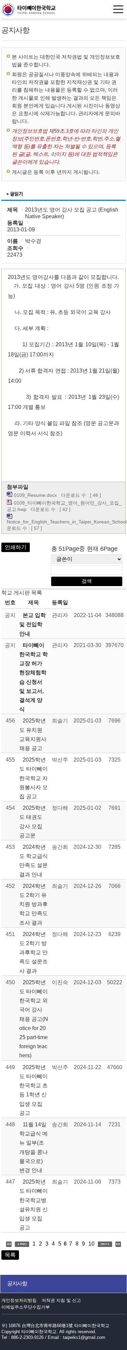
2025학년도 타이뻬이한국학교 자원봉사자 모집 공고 (33, 778)
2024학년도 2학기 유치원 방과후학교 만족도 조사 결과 (33, 904)
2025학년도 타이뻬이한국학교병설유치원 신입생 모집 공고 (33, 1204)
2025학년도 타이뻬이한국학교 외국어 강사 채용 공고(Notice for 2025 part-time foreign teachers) (33, 1019)
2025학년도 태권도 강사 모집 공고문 (32, 821)
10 (91, 1244)
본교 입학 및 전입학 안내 (32, 624)
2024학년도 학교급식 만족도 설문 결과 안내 (33, 860)
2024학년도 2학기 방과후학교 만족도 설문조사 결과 (33, 952)
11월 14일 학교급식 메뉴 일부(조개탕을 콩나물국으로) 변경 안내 (33, 1147)
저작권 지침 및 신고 (61, 1300)
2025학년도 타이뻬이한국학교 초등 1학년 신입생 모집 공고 (33, 1090)
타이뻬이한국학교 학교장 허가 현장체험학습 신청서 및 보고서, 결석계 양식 (33, 677)
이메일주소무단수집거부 (25, 1307)
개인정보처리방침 (19, 1300)
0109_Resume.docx (35, 495)
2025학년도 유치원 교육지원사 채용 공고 (32, 734)
